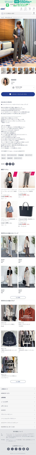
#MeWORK (10, 158)
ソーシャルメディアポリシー (8, 418)
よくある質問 (4, 401)
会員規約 (3, 410)
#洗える (3, 158)
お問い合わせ (4, 406)
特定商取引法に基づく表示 (8, 426)
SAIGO (13, 80)
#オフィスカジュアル (12, 155)
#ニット (3, 155)
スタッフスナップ (8, 17)
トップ (2, 17)
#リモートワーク (18, 158)
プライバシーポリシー (6, 414)
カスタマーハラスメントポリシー (9, 422)
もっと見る (18, 297)
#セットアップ (29, 155)
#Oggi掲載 (21, 155)
